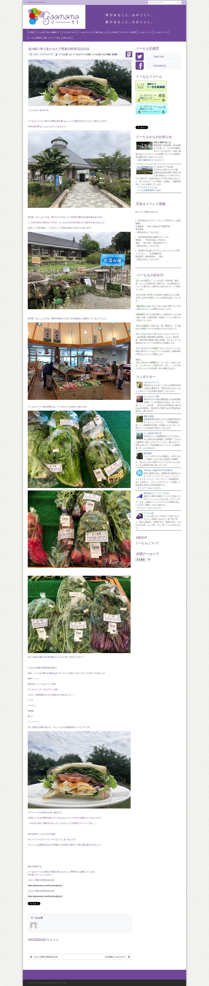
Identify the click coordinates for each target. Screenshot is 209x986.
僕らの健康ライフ (54, 32)
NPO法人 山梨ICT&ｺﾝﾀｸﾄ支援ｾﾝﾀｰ (158, 470)
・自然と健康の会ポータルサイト (150, 160)
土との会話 (112, 32)
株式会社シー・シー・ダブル (156, 493)
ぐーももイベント (144, 32)
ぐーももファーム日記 (82, 54)
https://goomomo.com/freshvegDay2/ (45, 896)
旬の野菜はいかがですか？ (116, 957)
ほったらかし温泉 (151, 396)
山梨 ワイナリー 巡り (51, 38)
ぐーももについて (147, 543)
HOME (31, 32)
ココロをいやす (69, 32)
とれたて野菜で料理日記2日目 (45, 957)
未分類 (114, 54)
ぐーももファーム (161, 32)
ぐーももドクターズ (86, 32)
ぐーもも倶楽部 (35, 38)
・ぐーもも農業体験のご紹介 (148, 190)
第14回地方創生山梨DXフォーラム (153, 237)
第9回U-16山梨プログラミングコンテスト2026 (159, 250)
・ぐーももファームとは (146, 187)
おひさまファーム (151, 382)
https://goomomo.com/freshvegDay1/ (45, 885)
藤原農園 (148, 453)
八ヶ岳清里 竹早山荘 (153, 433)
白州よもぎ (66, 38)
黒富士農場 (148, 416)
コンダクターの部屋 (127, 32)
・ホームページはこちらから (148, 488)
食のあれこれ (101, 32)
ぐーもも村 (40, 32)
